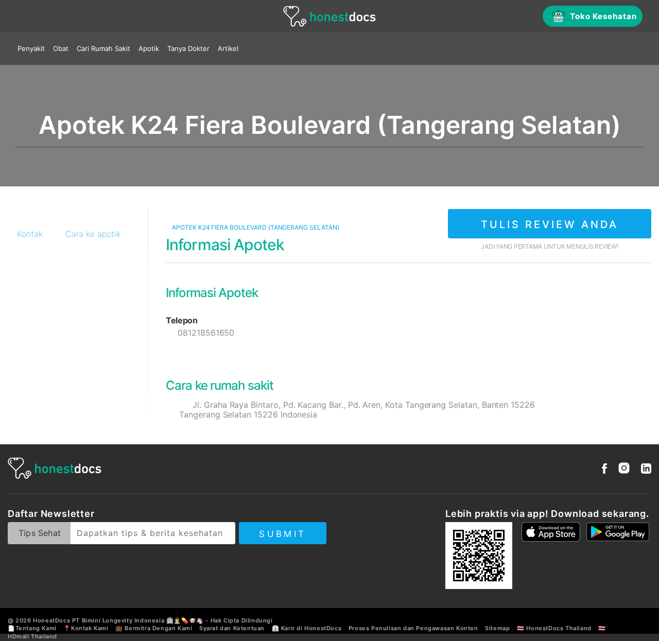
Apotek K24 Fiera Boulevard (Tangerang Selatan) (254, 227)
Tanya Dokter (188, 48)
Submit (282, 534)
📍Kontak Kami (85, 628)
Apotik (148, 48)
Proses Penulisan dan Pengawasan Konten (413, 628)
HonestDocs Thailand (558, 628)
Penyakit (31, 48)
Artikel (228, 48)
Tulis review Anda (549, 224)
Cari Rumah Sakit (103, 48)
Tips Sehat (40, 533)
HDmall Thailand (32, 636)
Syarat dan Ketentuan (232, 628)
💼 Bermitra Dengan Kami (153, 628)
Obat (60, 48)
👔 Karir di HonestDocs (307, 628)
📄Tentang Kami (32, 628)
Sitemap (497, 628)
